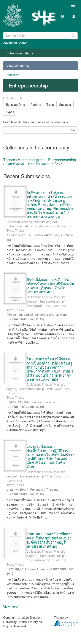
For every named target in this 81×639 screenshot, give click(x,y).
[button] (62, 16)
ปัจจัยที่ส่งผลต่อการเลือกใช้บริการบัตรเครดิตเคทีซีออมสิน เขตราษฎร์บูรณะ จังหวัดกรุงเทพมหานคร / (50, 285)
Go (73, 130)
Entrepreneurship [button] (18, 53)
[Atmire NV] (66, 622)
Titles (50, 104)
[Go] (73, 36)
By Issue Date (15, 104)
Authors (35, 104)
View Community (17, 65)
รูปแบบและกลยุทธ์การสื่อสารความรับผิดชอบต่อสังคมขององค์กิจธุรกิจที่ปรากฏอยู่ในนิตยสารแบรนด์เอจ (49, 540)
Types (10, 112)
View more (10, 606)
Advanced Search (15, 43)
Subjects (65, 104)
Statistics (12, 75)
